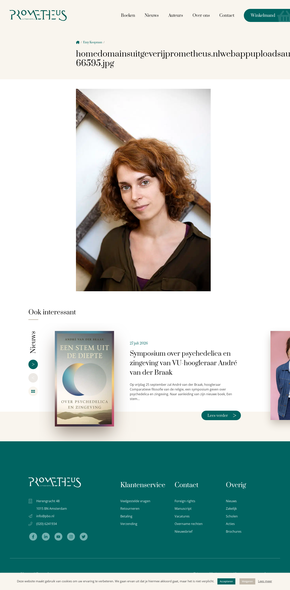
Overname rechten (189, 524)
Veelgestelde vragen (135, 501)
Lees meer (265, 581)
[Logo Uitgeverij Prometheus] (38, 15)
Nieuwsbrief (183, 531)
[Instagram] (71, 537)
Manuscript (183, 508)
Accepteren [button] (226, 581)
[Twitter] (84, 537)
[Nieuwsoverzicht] (33, 391)
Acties (230, 524)
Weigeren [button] (247, 581)
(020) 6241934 (46, 524)
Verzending (128, 524)
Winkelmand (259, 15)
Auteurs (175, 15)
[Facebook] (33, 537)
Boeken (128, 15)
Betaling (126, 516)
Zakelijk (231, 508)
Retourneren (129, 508)
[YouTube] (58, 537)
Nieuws (152, 15)
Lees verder (222, 415)
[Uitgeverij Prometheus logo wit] (54, 482)
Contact (226, 15)
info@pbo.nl (45, 516)
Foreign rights (185, 501)
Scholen (232, 516)
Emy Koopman (92, 42)
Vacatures (182, 516)
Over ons (201, 15)
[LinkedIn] (46, 537)
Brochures (233, 531)
